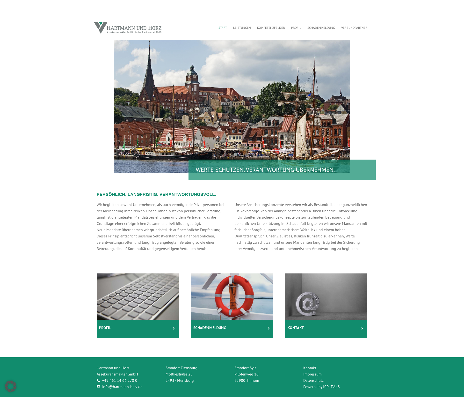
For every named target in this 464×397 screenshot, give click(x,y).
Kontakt (296, 327)
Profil (105, 327)
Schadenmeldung (209, 327)
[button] (10, 386)
